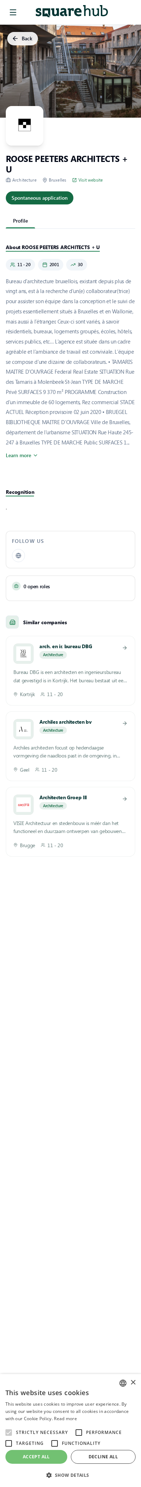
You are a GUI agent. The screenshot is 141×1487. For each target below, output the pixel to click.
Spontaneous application (40, 197)
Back (27, 38)
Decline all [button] (103, 1457)
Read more (65, 1418)
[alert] (70, 1430)
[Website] (18, 555)
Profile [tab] (20, 220)
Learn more (18, 455)
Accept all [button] (36, 1457)
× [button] (133, 1382)
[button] (70, 1475)
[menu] (13, 12)
